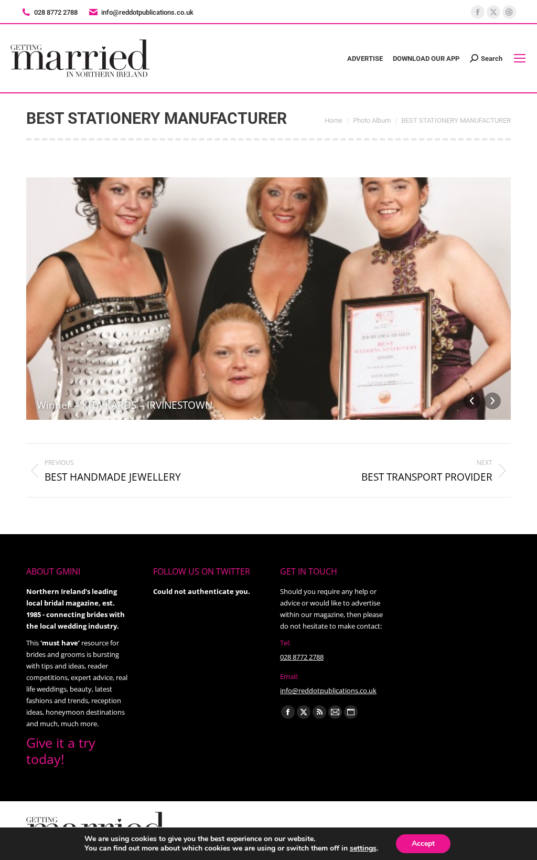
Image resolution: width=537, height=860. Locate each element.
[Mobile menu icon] (520, 58)
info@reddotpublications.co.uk (147, 12)
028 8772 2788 (302, 657)
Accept (423, 843)
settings (363, 848)
